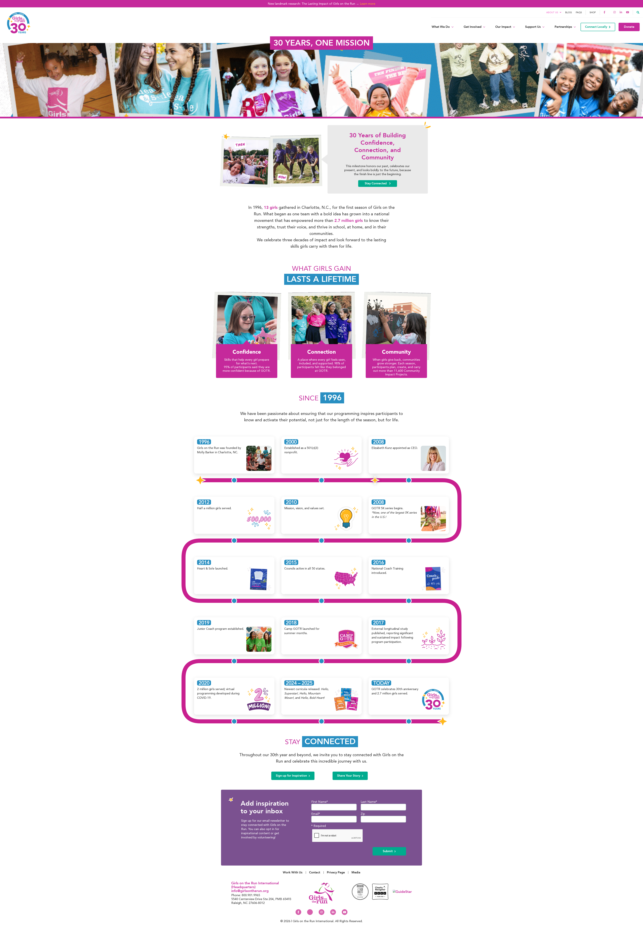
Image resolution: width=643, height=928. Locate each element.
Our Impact (503, 27)
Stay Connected (376, 183)
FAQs (579, 12)
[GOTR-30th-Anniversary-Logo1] (16, 26)
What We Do (441, 27)
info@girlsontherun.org (250, 890)
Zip (363, 813)
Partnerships (563, 27)
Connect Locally (596, 27)
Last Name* (369, 801)
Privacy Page (336, 872)
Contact (314, 872)
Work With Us (292, 872)
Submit (388, 851)
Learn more (367, 3)
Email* (315, 813)
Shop (593, 12)
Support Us (533, 27)
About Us (552, 12)
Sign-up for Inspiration (291, 776)
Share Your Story (348, 776)
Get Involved (472, 27)
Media (355, 872)
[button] (638, 12)
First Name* (319, 801)
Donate (629, 27)
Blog (568, 12)
